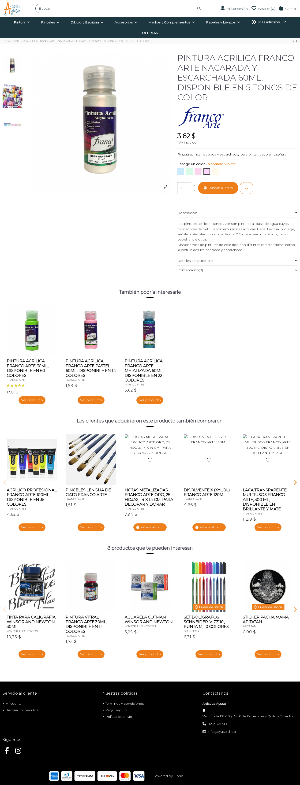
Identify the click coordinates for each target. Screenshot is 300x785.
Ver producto (32, 400)
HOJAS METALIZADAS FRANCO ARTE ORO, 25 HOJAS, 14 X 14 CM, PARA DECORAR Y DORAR (149, 497)
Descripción (187, 213)
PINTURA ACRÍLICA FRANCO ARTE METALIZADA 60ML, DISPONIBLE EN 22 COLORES (144, 370)
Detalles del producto (195, 261)
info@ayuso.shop (222, 731)
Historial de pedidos (21, 710)
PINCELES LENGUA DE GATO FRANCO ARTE (88, 492)
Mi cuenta (13, 703)
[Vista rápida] (53, 320)
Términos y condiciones (124, 703)
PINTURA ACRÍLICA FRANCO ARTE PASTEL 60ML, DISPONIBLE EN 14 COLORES (91, 368)
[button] (5, 482)
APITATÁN (249, 626)
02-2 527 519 (217, 724)
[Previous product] (293, 41)
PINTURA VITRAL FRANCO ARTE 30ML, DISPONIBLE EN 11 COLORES (86, 624)
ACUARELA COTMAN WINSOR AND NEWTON (149, 619)
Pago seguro (116, 710)
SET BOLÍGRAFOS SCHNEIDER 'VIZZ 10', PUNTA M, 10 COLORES (206, 622)
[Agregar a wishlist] (246, 188)
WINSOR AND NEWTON (22, 631)
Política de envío (118, 717)
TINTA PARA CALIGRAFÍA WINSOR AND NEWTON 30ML (31, 622)
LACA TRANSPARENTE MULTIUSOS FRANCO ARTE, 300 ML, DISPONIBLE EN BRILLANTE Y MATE (265, 499)
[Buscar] (199, 8)
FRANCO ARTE (16, 379)
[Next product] (296, 41)
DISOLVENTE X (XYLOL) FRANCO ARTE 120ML (207, 492)
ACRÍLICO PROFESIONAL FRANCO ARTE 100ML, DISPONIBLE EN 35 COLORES (32, 497)
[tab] (237, 213)
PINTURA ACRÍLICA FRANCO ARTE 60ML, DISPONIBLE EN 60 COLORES (28, 368)
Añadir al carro (221, 188)
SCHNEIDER (191, 631)
